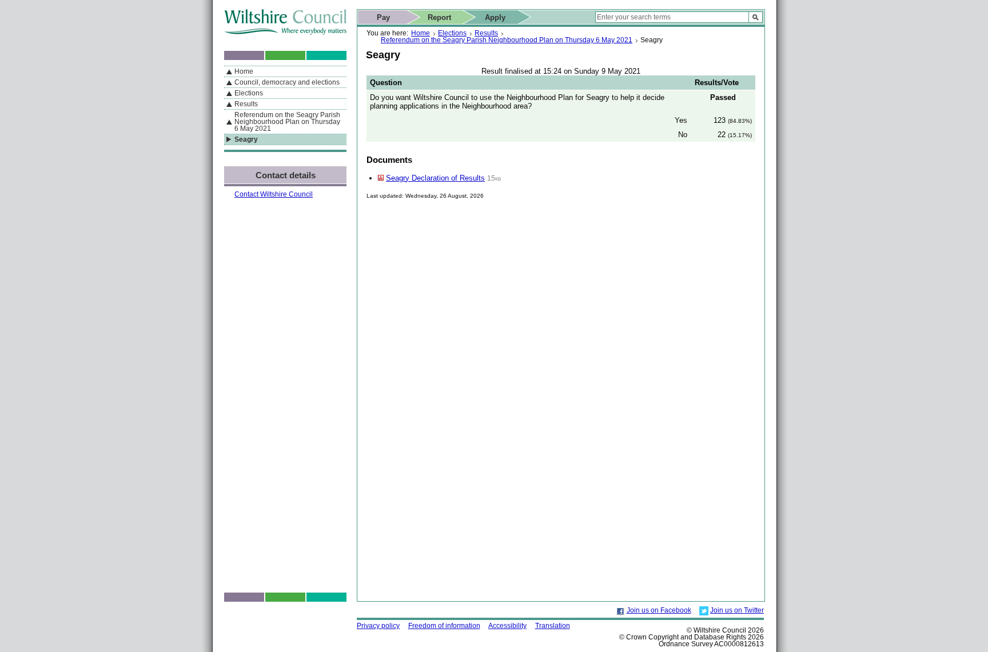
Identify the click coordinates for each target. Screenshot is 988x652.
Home (420, 33)
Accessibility (507, 625)
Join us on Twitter (737, 610)
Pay (383, 17)
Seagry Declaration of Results (435, 178)
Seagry (246, 139)
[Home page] (285, 32)
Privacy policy (378, 625)
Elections (452, 33)
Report (439, 17)
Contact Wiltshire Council (273, 194)
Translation (552, 625)
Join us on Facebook (659, 610)
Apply (495, 17)
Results (486, 33)
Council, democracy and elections (287, 82)
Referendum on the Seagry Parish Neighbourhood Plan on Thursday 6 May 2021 (506, 40)
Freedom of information (444, 625)
